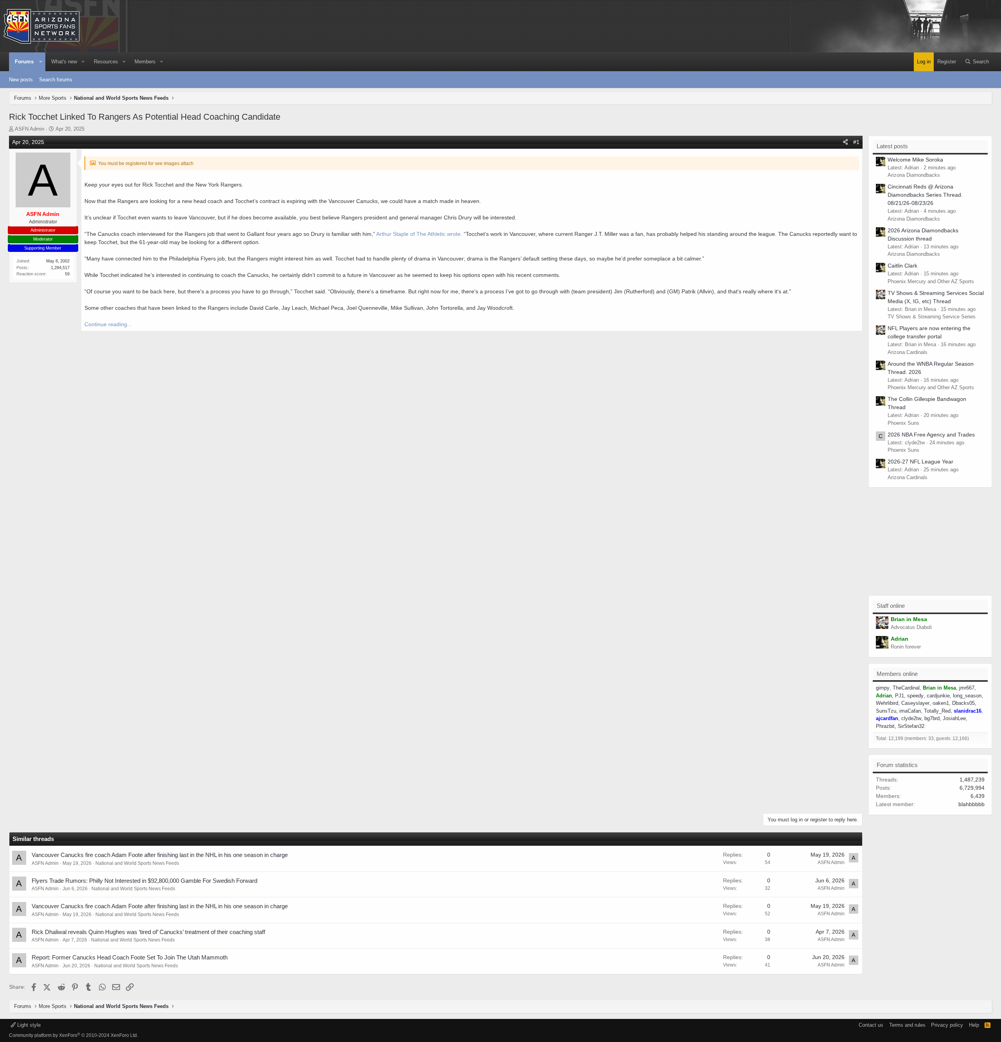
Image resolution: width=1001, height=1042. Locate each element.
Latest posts (892, 146)
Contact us (871, 1025)
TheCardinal (906, 688)
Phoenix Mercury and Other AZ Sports (931, 281)
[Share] (845, 142)
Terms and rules (907, 1025)
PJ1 (899, 696)
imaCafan (910, 711)
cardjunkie (938, 696)
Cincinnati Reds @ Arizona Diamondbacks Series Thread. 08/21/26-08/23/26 (925, 194)
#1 (856, 142)
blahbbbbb (971, 804)
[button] (41, 61)
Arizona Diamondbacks (914, 175)
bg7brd (932, 718)
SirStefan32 (911, 726)
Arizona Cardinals (907, 352)
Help (974, 1025)
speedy (915, 696)
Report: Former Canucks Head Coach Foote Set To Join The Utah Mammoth (130, 957)
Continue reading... (108, 324)
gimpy (883, 688)
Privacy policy (947, 1025)
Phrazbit (885, 726)
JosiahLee (954, 718)
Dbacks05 (963, 703)
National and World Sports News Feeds (137, 863)
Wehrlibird (887, 703)
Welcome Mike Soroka (915, 159)
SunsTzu (886, 711)
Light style (28, 1025)
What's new (64, 62)
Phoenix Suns (903, 423)
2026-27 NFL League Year (920, 461)
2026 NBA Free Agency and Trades (931, 434)
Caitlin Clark (902, 265)
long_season (967, 696)
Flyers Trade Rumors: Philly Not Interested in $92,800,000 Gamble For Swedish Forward (144, 880)
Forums (24, 62)
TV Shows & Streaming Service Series (932, 317)
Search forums (55, 80)
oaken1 (941, 703)
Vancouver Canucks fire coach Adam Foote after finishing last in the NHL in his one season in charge (160, 855)
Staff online (891, 605)
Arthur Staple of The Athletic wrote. (419, 234)
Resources (106, 62)
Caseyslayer (915, 703)
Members (145, 62)
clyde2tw (911, 718)
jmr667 (966, 688)
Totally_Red (937, 711)
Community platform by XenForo (73, 1035)
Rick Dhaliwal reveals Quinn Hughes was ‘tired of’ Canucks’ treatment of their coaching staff (148, 932)
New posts (21, 80)
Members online (897, 673)
